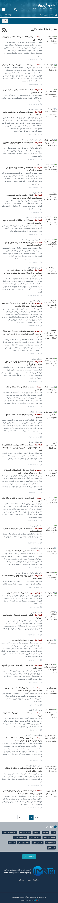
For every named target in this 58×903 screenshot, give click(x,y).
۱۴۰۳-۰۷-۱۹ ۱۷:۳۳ (33, 465)
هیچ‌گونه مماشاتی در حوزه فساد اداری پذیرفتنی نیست (22, 114)
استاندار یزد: (37, 192)
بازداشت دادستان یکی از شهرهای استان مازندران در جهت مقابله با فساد (22, 792)
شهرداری (12, 842)
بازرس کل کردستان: (34, 109)
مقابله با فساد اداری (44, 29)
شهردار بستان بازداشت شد (27, 640)
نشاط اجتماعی (35, 837)
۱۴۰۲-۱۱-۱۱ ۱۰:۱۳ (34, 607)
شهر (53, 832)
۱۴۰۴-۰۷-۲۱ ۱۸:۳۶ (33, 262)
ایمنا (39, 6)
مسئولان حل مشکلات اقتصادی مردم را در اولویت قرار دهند (22, 222)
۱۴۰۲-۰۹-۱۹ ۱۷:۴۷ (34, 683)
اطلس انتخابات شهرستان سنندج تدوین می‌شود (22, 617)
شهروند (45, 832)
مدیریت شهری (25, 832)
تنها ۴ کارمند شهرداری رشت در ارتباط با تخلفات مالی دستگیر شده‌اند (23, 770)
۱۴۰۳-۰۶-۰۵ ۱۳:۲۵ (33, 493)
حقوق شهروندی (49, 837)
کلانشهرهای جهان (10, 832)
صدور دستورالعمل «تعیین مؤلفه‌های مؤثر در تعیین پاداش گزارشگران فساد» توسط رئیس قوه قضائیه (22, 334)
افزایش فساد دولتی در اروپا (24, 592)
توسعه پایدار (50, 842)
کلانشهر (36, 832)
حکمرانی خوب (37, 842)
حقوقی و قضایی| (36, 300)
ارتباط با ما (22, 880)
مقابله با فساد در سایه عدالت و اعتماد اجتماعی (23, 388)
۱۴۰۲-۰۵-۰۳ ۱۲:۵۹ (33, 785)
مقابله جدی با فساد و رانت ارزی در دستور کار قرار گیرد (24, 169)
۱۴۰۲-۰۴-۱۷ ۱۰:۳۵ (33, 808)
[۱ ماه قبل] (50, 40)
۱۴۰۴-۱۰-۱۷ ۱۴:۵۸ (34, 187)
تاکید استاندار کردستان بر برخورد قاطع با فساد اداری (22, 667)
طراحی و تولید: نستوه (27, 900)
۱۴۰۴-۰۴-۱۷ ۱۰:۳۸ (33, 407)
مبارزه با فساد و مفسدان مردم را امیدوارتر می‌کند (22, 714)
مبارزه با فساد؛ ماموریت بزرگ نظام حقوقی (22, 64)
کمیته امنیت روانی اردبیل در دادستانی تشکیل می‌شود (22, 530)
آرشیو (29, 880)
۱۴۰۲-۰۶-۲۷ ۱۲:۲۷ (33, 730)
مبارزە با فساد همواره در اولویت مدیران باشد (22, 144)
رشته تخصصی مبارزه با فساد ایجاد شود (23, 550)
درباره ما (36, 880)
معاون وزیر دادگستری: (34, 735)
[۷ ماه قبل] (50, 143)
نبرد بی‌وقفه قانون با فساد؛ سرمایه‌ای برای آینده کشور (22, 38)
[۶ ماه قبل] (50, 93)
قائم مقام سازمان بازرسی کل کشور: (29, 140)
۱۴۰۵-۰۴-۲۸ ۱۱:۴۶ (34, 84)
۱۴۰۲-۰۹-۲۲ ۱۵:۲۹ (33, 635)
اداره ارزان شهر (23, 842)
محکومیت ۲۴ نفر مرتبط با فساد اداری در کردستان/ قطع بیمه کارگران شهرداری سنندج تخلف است (21, 447)
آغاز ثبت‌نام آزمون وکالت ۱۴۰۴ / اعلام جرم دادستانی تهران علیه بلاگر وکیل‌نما (22, 305)
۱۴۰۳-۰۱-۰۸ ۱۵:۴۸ (33, 543)
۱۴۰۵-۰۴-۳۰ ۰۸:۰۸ (33, 59)
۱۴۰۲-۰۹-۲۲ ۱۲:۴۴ (34, 660)
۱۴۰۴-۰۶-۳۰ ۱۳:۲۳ (33, 354)
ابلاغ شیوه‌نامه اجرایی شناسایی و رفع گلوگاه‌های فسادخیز (23, 244)
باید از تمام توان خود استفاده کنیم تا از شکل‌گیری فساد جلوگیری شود (23, 472)
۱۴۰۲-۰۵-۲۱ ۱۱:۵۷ (34, 760)
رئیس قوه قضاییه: (35, 412)
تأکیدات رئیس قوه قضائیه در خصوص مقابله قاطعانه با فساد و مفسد (23, 689)
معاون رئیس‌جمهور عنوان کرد (31, 240)
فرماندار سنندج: (36, 359)
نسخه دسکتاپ (29, 856)
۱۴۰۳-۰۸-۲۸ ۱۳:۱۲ (33, 437)
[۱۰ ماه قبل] (50, 221)
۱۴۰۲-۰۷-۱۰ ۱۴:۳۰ (34, 705)
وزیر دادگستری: (36, 548)
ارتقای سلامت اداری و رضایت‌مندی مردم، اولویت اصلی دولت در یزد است (24, 197)
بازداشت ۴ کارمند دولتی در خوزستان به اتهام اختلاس (22, 91)
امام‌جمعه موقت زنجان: (33, 217)
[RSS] (4, 30)
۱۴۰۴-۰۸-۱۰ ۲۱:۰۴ (34, 212)
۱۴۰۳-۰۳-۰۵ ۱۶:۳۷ (33, 521)
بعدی (21, 817)
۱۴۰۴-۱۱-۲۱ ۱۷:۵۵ (34, 135)
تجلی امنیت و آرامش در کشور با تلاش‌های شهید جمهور (22, 499)
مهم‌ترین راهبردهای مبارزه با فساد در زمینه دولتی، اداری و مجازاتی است (23, 739)
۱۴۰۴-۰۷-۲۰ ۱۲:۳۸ (33, 295)
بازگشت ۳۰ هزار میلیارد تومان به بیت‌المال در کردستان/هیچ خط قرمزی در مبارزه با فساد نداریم (23, 273)
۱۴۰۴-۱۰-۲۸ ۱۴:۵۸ (33, 160)
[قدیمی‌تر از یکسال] (50, 362)
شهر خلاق (51, 847)
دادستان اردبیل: (36, 526)
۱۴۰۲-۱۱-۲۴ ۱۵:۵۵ (34, 568)
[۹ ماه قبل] (50, 196)
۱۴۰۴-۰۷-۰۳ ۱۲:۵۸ (33, 326)
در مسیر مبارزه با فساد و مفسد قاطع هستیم (24, 416)
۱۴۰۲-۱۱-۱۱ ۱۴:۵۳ (34, 587)
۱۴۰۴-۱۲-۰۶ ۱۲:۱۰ (34, 104)
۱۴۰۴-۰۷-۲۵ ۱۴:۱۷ (33, 235)
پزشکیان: (38, 165)
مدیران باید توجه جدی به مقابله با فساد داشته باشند (22, 577)
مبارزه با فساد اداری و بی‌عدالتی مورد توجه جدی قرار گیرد (23, 363)
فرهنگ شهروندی (20, 837)
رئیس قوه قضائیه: (35, 710)
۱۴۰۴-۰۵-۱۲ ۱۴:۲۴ (34, 381)
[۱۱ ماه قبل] (50, 304)
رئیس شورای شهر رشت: (33, 765)
